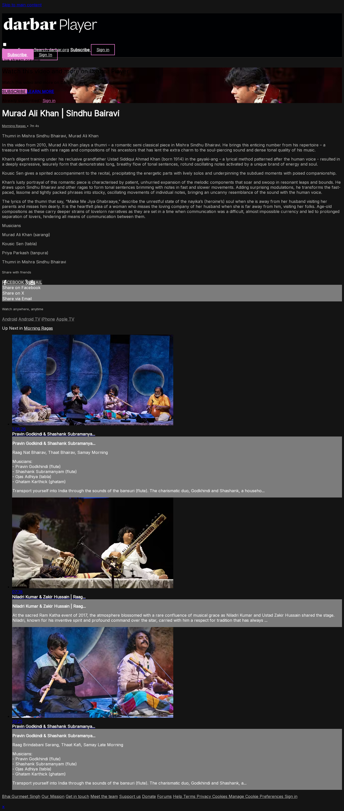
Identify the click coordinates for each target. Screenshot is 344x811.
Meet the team (104, 796)
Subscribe (14, 91)
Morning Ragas (14, 126)
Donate (149, 796)
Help (178, 796)
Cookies (220, 796)
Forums (164, 796)
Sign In (45, 54)
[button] (4, 44)
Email (35, 282)
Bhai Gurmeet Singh (21, 796)
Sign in (102, 49)
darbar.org (59, 49)
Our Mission (53, 796)
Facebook (13, 282)
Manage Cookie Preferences (257, 796)
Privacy (204, 796)
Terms (190, 796)
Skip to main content (22, 4)
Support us (130, 796)
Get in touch (77, 796)
